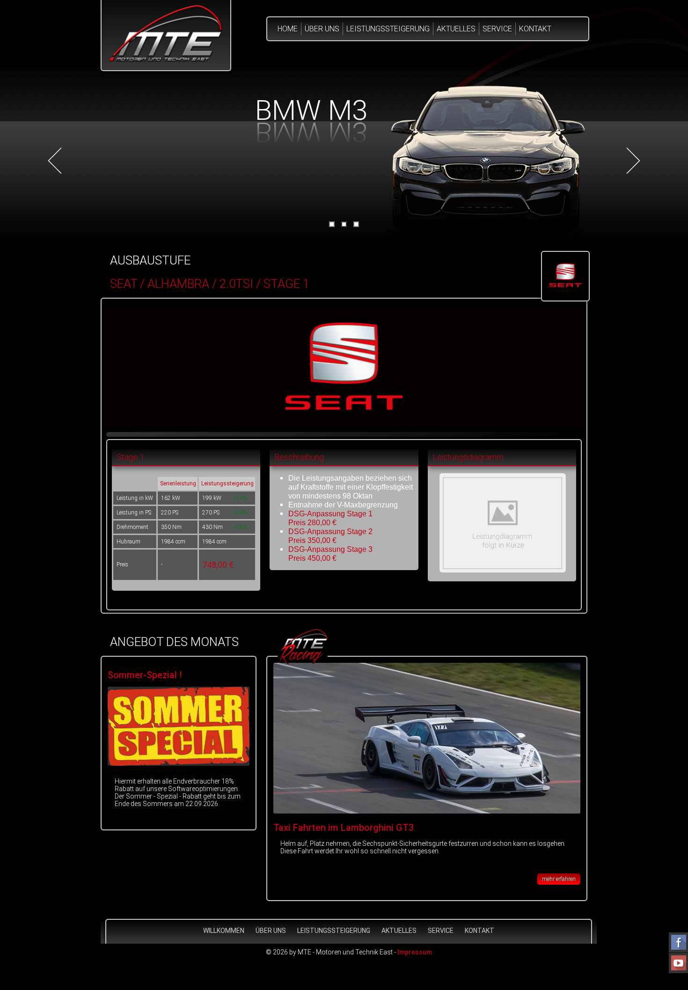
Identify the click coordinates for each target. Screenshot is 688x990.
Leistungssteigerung (388, 28)
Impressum (414, 952)
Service (497, 28)
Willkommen (223, 930)
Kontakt (535, 28)
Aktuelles (456, 28)
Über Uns (322, 28)
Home (288, 28)
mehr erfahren (559, 879)
